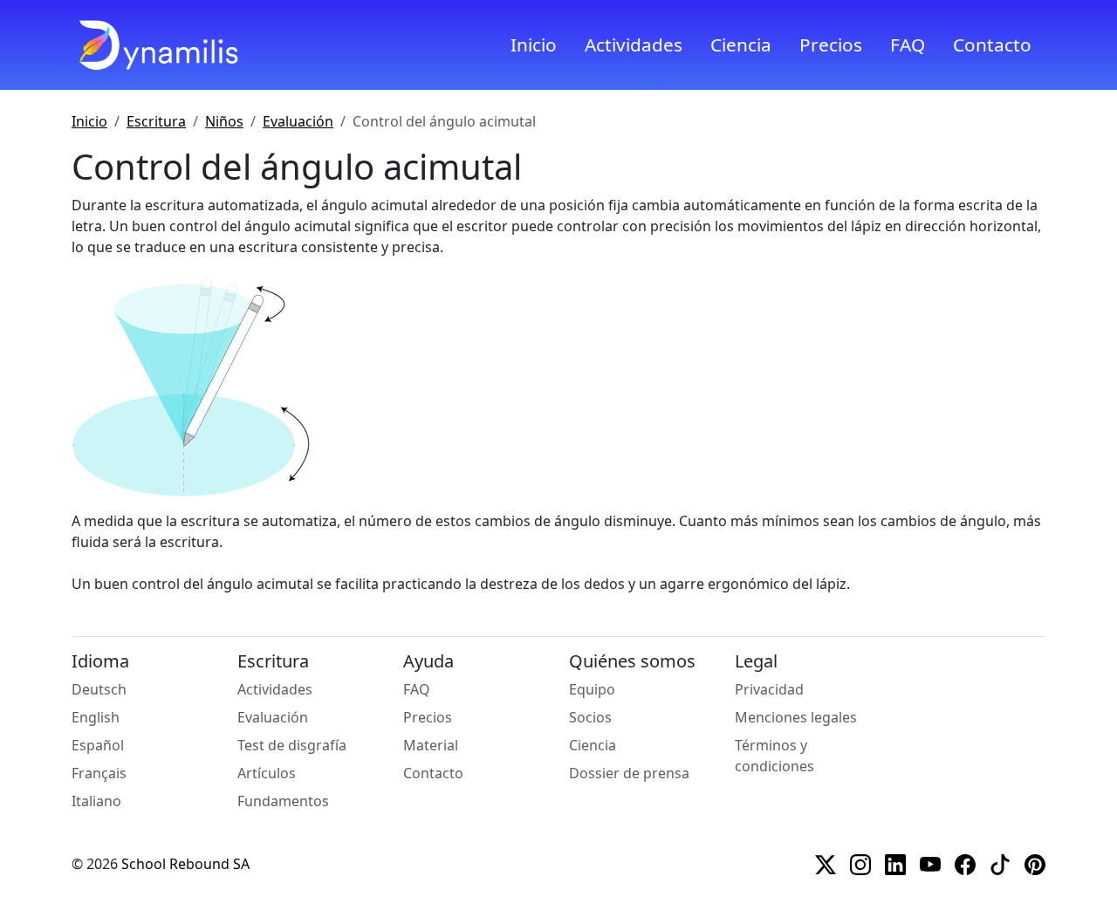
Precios (830, 44)
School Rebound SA (185, 863)
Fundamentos (283, 801)
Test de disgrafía (291, 745)
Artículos (266, 773)
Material (430, 745)
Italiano (96, 801)
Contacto (992, 44)
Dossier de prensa (629, 773)
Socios (590, 717)
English (96, 717)
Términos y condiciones (774, 756)
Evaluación (298, 121)
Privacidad (769, 689)
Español (98, 745)
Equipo (592, 689)
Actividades (633, 44)
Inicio (534, 44)
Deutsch (99, 689)
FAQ (907, 44)
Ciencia (740, 44)
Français (99, 773)
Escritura (156, 121)
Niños (224, 121)
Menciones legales (796, 717)
